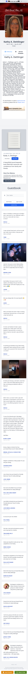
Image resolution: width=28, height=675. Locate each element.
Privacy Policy (10, 668)
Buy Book (15, 158)
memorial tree (21, 100)
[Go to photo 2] (14, 260)
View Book (7, 158)
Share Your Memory (9, 180)
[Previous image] (3, 252)
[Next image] (25, 252)
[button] (14, 252)
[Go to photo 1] (13, 260)
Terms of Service (18, 668)
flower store (21, 102)
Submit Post (14, 205)
